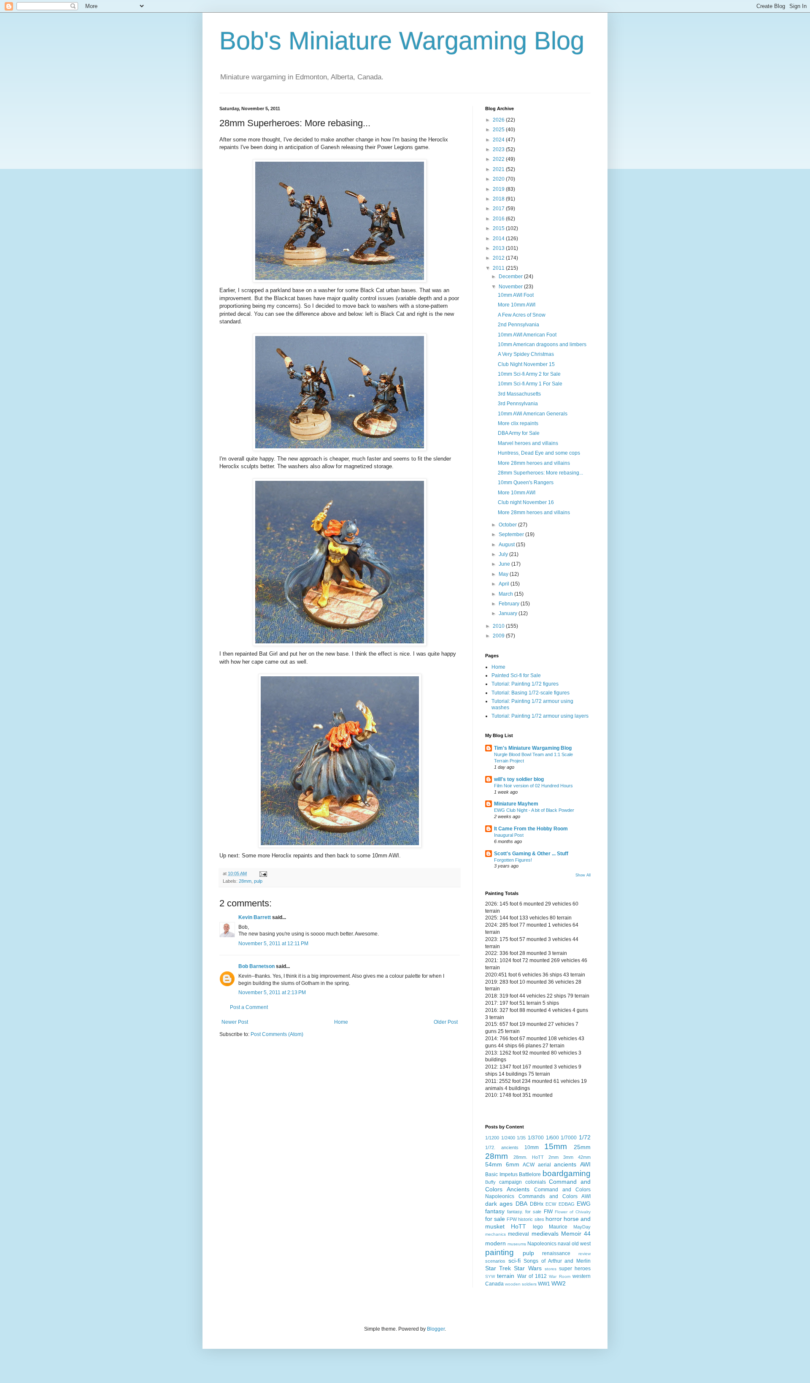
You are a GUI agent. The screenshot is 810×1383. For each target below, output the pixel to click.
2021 (499, 169)
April (504, 584)
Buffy (490, 1182)
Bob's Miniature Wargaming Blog (401, 41)
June (505, 564)
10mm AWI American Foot (527, 335)
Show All (583, 875)
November (511, 287)
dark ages (499, 1203)
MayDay (582, 1226)
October (508, 525)
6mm (512, 1164)
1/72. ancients (501, 1147)
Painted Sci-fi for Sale (516, 675)
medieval (518, 1234)
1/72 (585, 1137)
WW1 (544, 1284)
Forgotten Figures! (513, 859)
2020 (499, 179)
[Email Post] (262, 873)
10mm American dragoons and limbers (542, 344)
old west (581, 1244)
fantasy (495, 1211)
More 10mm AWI (516, 305)
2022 (499, 159)
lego (538, 1227)
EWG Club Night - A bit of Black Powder (534, 810)
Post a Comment (249, 1007)
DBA (521, 1203)
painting (499, 1252)
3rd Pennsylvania (518, 404)
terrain (505, 1275)
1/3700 (536, 1138)
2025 (499, 130)
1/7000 (569, 1138)
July (504, 554)
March (506, 594)
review (584, 1253)
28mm (245, 881)
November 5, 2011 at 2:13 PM (272, 992)
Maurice (558, 1227)
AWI (585, 1164)
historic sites (531, 1219)
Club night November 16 (526, 502)
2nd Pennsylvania (518, 325)
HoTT (518, 1226)
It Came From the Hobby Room (531, 829)
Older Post (446, 1022)
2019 (499, 189)
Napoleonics (541, 1244)
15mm (555, 1146)
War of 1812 (532, 1276)
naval (564, 1244)
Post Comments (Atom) (277, 1034)
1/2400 (508, 1137)
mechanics (495, 1234)
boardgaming (567, 1173)
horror (553, 1218)
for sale (495, 1218)
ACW (529, 1165)
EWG (584, 1203)
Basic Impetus (501, 1174)
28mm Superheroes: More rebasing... (540, 473)
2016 (499, 219)
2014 (499, 238)
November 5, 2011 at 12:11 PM (273, 943)
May (504, 574)
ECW (550, 1204)
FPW (512, 1219)
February (510, 604)
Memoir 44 (576, 1233)
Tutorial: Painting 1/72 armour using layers (540, 716)
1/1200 (492, 1137)
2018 (499, 199)
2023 (499, 149)
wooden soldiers (521, 1284)
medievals (545, 1233)
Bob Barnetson (256, 966)
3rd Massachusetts (519, 394)
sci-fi (514, 1260)
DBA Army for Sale (519, 433)
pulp (258, 881)
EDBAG (567, 1204)
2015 (499, 228)
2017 (499, 209)
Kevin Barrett (254, 917)
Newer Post (234, 1022)
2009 (499, 636)
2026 (499, 120)
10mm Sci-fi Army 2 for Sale (529, 374)
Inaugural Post (509, 835)
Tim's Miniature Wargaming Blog (533, 748)
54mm (493, 1164)
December (511, 276)
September (512, 534)
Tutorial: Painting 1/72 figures (525, 684)
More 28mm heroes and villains (534, 463)
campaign (510, 1182)
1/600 (552, 1138)
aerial (544, 1165)
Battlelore (530, 1174)
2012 (499, 258)
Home (341, 1022)
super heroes (575, 1269)
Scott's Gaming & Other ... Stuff (531, 854)
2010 (499, 626)
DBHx (536, 1204)
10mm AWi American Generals (532, 414)
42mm (584, 1157)
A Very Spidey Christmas (526, 354)
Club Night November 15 (526, 364)
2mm (553, 1157)
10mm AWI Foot (516, 295)
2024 (499, 140)
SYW (490, 1276)
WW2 (558, 1283)
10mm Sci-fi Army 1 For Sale (530, 384)
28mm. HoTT (528, 1157)
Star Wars (527, 1268)
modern (495, 1243)
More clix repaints (518, 423)
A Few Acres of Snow (521, 315)
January (508, 613)
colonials (535, 1182)
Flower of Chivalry (573, 1211)
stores (550, 1268)
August (507, 545)
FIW (548, 1212)
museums (517, 1244)
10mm (531, 1147)
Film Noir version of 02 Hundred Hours (533, 785)
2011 (499, 268)
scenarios (495, 1261)
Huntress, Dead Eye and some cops (539, 453)
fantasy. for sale (524, 1211)
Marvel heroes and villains (528, 443)
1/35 (521, 1137)
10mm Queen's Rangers (526, 482)
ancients (565, 1164)
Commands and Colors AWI (554, 1196)
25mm (582, 1147)
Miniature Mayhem (516, 804)
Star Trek (498, 1268)
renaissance (556, 1253)
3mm (568, 1157)
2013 (499, 248)
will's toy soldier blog (519, 779)
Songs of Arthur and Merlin (557, 1261)
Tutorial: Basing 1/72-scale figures (530, 693)
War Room (559, 1276)
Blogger (436, 1329)
